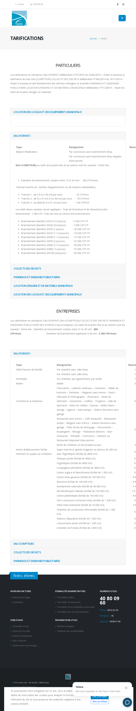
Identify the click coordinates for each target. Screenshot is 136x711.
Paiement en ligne (21, 597)
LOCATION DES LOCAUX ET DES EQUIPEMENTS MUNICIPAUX (48, 112)
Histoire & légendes (22, 635)
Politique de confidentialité (70, 631)
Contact (20, 4)
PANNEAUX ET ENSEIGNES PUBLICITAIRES (37, 277)
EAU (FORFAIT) (22, 136)
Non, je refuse (100, 701)
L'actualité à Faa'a (20, 626)
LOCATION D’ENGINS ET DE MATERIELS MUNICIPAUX (43, 286)
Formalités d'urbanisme (69, 602)
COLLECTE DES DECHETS (27, 268)
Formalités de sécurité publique (73, 611)
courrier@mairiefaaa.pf (25, 687)
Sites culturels (19, 640)
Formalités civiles (65, 597)
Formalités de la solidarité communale (76, 607)
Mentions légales (65, 626)
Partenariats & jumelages (24, 645)
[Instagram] (123, 4)
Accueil (93, 38)
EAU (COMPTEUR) (24, 544)
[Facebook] (117, 4)
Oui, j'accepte (100, 696)
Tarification (17, 602)
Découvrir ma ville (21, 631)
